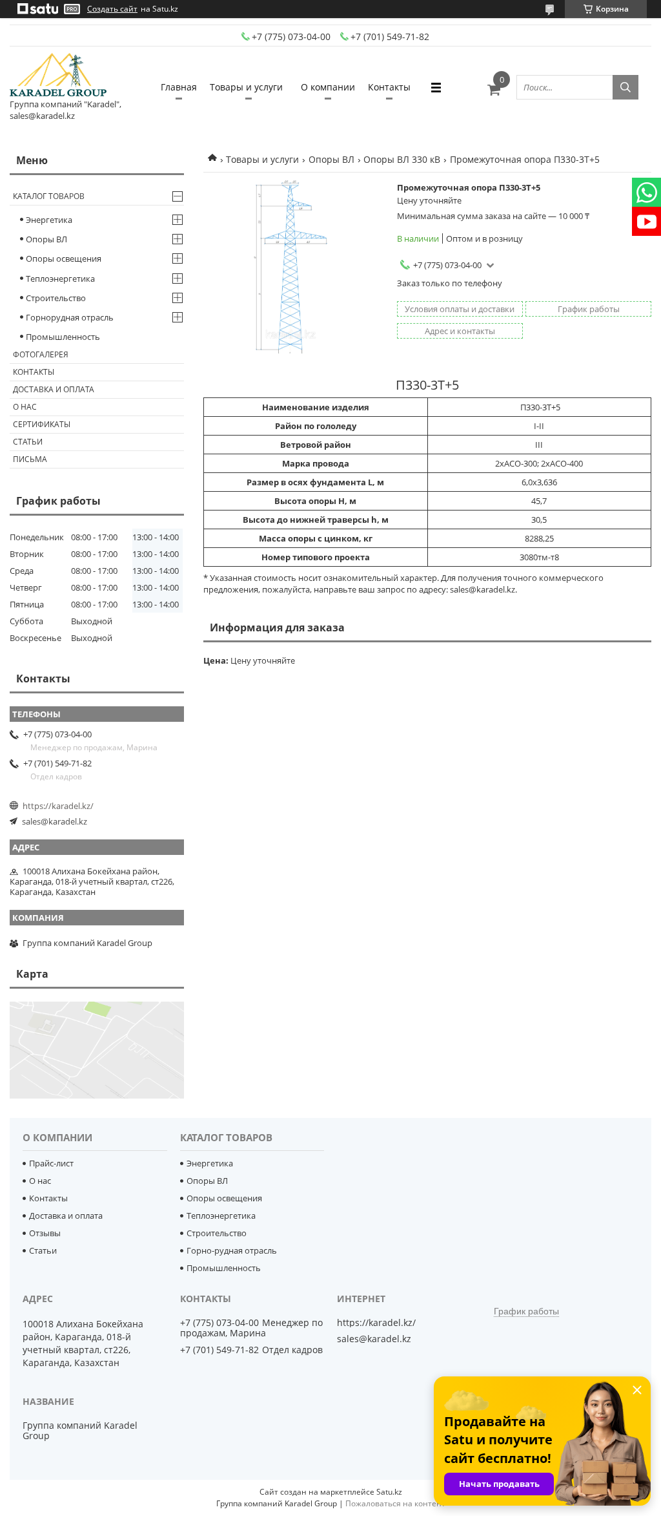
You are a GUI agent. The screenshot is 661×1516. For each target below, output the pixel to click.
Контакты (389, 87)
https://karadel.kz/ (58, 806)
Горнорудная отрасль (70, 317)
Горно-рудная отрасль (232, 1250)
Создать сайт (112, 9)
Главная (179, 87)
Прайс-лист (51, 1163)
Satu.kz (389, 1491)
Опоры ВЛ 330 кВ (401, 159)
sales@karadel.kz (54, 821)
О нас (25, 406)
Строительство (56, 298)
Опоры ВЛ (331, 159)
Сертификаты (41, 424)
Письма (30, 459)
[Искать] (625, 87)
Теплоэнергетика (60, 278)
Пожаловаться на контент (395, 1503)
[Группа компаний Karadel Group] (58, 75)
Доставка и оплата (53, 389)
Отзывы (45, 1233)
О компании (328, 87)
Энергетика (49, 220)
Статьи (28, 441)
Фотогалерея (40, 354)
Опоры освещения (63, 258)
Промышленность (63, 336)
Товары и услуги (246, 87)
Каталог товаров (49, 196)
